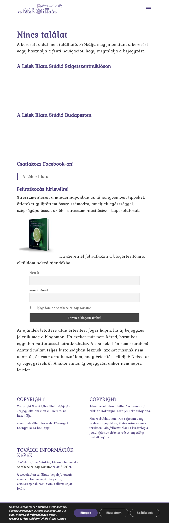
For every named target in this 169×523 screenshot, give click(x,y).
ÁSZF (64, 467)
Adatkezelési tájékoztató (34, 467)
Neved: (34, 272)
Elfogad (85, 513)
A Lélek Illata (35, 176)
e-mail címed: (39, 290)
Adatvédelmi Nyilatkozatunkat (44, 519)
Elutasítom (113, 513)
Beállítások (145, 513)
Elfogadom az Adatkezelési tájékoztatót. (63, 308)
